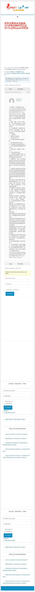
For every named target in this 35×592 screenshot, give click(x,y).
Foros (9, 67)
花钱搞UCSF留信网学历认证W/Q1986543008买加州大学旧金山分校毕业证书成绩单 (17, 73)
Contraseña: (8, 284)
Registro (6, 410)
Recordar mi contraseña (12, 289)
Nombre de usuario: (10, 278)
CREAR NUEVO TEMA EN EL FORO (15, 419)
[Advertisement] (17, 48)
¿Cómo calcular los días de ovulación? (16, 434)
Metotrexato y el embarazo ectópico (15, 438)
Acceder (10, 293)
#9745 (28, 92)
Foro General (14, 67)
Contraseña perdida (9, 412)
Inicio (5, 67)
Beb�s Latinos (17, 7)
